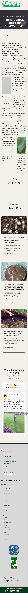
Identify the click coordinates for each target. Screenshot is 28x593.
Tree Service (7, 456)
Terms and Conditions (9, 580)
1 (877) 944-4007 (8, 472)
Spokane (6, 534)
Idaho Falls (7, 505)
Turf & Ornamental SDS (9, 578)
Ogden (6, 517)
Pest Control (7, 458)
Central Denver (8, 493)
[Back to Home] (11, 3)
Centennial (7, 490)
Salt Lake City (7, 522)
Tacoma (6, 537)
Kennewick (7, 530)
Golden (6, 495)
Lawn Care (7, 454)
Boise (5, 500)
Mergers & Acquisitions (10, 466)
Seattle (6, 532)
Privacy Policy (7, 581)
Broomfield (7, 488)
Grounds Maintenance (10, 461)
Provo (5, 520)
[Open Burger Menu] (25, 3)
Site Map (17, 580)
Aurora (5, 486)
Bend (5, 510)
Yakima (6, 539)
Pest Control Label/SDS (9, 577)
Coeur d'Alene (8, 503)
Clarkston (6, 527)
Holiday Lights (8, 463)
